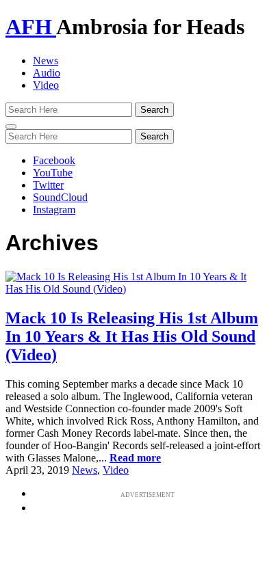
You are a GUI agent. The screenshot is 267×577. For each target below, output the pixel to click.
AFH (30, 26)
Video (46, 85)
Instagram (54, 209)
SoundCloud (60, 197)
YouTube (53, 172)
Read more (135, 458)
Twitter (48, 185)
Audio (46, 73)
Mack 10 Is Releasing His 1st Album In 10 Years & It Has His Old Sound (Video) (131, 336)
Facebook (54, 160)
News (45, 60)
